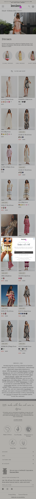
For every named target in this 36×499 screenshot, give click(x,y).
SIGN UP (23, 252)
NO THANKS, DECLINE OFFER (23, 254)
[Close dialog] (34, 238)
